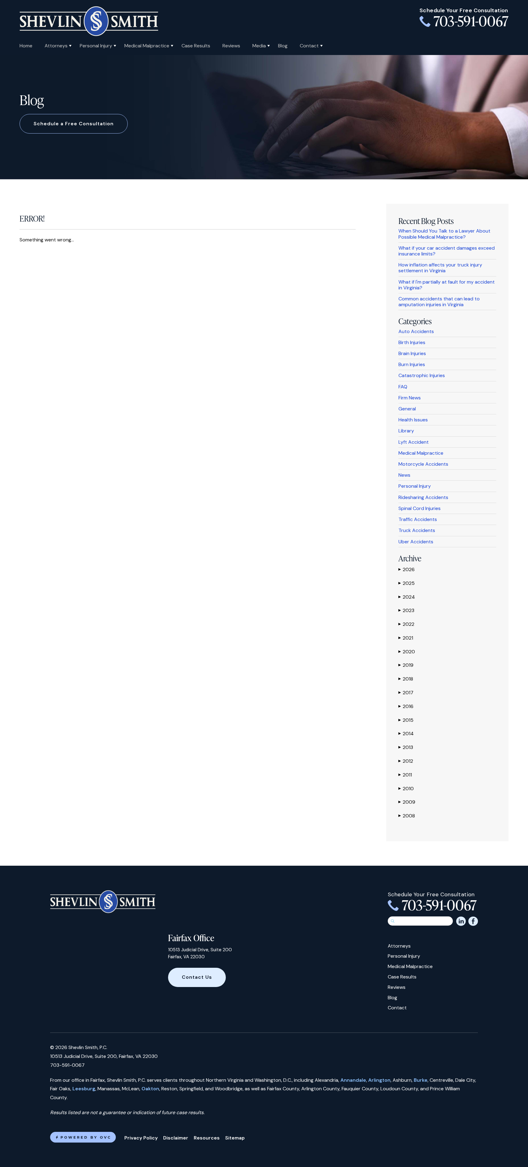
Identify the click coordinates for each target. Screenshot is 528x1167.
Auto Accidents (416, 331)
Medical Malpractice (146, 45)
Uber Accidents (415, 541)
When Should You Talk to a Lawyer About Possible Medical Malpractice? (444, 234)
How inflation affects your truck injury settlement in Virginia (440, 268)
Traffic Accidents (417, 519)
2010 (406, 788)
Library (406, 431)
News (404, 475)
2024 (406, 597)
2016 (405, 706)
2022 (406, 624)
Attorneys (56, 45)
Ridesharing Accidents (423, 497)
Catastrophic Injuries (421, 375)
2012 (405, 761)
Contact (309, 45)
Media (259, 45)
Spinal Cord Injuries (419, 508)
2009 (406, 802)
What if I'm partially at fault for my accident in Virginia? (446, 285)
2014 (406, 733)
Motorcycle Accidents (423, 464)
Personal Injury (96, 45)
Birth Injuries (411, 342)
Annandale (353, 1080)
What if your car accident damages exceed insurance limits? (446, 251)
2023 (406, 610)
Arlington (379, 1080)
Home (26, 45)
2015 (405, 720)
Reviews (231, 45)
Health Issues (413, 420)
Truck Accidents (416, 530)
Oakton (150, 1088)
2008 (406, 816)
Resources (207, 1138)
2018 (405, 679)
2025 (406, 583)
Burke (420, 1080)
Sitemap (235, 1138)
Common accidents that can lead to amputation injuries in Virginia (439, 301)
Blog (283, 45)
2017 (405, 692)
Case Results (196, 45)
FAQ (402, 386)
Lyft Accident (413, 442)
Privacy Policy (141, 1138)
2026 (406, 569)
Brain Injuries (412, 353)
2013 (405, 747)
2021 (405, 638)
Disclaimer (175, 1138)
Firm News (409, 398)
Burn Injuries (411, 364)
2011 (405, 775)
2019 (405, 665)
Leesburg (83, 1088)
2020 (406, 651)
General (407, 409)
